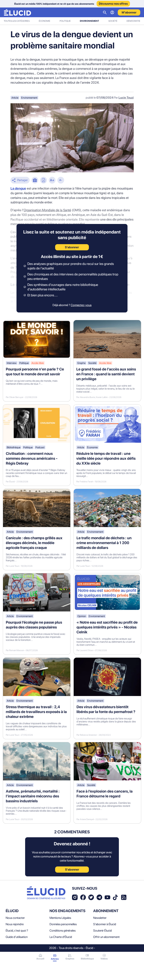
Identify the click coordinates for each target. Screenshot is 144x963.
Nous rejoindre (15, 924)
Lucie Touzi (126, 97)
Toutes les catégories (17, 21)
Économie (44, 21)
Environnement (89, 21)
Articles (55, 959)
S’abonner (72, 247)
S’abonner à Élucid (104, 924)
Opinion (81, 616)
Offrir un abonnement (106, 937)
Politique (65, 21)
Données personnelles (63, 924)
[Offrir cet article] (35, 180)
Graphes (69, 958)
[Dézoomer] (60, 180)
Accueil (40, 958)
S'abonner (72, 869)
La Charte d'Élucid (61, 937)
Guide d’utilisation (17, 937)
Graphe (81, 362)
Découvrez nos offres (113, 3)
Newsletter (99, 918)
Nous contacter (15, 918)
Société (112, 21)
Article (14, 97)
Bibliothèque (13, 447)
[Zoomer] (52, 180)
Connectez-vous (81, 305)
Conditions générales (63, 930)
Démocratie (133, 21)
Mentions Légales (60, 918)
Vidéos (104, 958)
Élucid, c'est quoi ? (17, 930)
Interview (11, 362)
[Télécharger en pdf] (43, 180)
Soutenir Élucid (102, 930)
